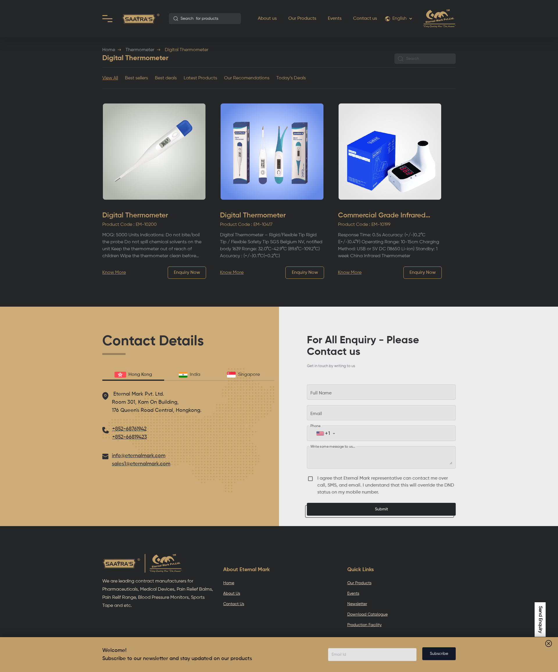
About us (267, 18)
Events (334, 18)
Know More (114, 272)
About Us (231, 593)
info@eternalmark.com (138, 455)
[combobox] (205, 18)
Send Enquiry (540, 619)
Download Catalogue (367, 614)
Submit (381, 509)
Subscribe (439, 654)
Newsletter (357, 604)
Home (108, 50)
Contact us (365, 18)
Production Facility (364, 625)
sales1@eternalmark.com (141, 464)
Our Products (302, 18)
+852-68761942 (129, 429)
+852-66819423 (129, 437)
